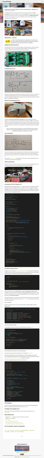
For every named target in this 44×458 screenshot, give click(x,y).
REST (15, 431)
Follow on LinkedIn (19, 450)
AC (5, 430)
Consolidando (6, 1)
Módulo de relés (31, 430)
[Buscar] (42, 1)
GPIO (8, 430)
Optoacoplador (7, 431)
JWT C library (30, 353)
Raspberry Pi (12, 431)
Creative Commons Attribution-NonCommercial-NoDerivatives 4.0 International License (27, 455)
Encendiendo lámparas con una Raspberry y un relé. (15, 423)
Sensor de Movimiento (20, 431)
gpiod (21, 186)
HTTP (13, 430)
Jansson (32, 327)
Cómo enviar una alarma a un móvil (22, 270)
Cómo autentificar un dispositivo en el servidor (13, 357)
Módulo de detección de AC (24, 430)
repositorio (25, 298)
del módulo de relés (12, 158)
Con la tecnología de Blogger (22, 452)
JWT (19, 430)
